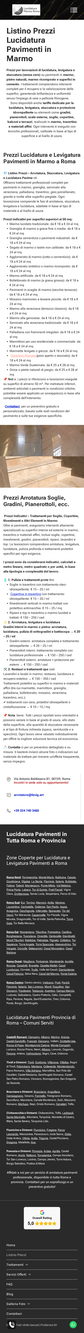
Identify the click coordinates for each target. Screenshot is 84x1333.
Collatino (65, 940)
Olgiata (25, 881)
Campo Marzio (65, 990)
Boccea (10, 965)
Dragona (11, 1142)
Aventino (50, 990)
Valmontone (33, 1053)
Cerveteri (61, 1104)
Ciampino (34, 1037)
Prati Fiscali (55, 889)
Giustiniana (13, 881)
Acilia (50, 902)
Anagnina (12, 910)
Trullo (34, 969)
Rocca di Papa (15, 1045)
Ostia (68, 1134)
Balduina (60, 877)
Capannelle (38, 914)
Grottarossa (21, 893)
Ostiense (40, 906)
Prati (57, 982)
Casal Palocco (14, 973)
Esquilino (58, 986)
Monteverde (56, 961)
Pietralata (42, 940)
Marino (55, 1037)
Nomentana (27, 932)
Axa (33, 1142)
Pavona (10, 1053)
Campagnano (14, 1095)
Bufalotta (70, 881)
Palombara (23, 1066)
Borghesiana (14, 936)
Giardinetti (69, 936)
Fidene (10, 885)
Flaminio (11, 986)
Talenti (20, 885)
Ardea (47, 1151)
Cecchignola (27, 910)
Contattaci (12, 406)
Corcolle (22, 948)
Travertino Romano (23, 356)
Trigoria (43, 1138)
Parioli (65, 982)
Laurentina (13, 906)
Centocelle (55, 936)
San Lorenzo (35, 986)
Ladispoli (67, 1112)
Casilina (66, 932)
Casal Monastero (54, 948)
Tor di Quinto (39, 889)
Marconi (41, 902)
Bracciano (40, 1091)
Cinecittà (42, 936)
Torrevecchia (29, 877)
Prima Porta (13, 889)
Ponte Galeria (69, 973)
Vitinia (26, 1138)
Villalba (64, 1062)
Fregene (51, 1130)
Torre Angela (26, 944)
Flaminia (49, 881)
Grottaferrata (67, 1041)
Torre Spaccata (45, 944)
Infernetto (41, 910)
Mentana (36, 1066)
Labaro (26, 889)
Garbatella (27, 906)
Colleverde (49, 1066)
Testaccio (37, 990)
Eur (23, 902)
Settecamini (35, 948)
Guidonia (40, 1062)
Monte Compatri (60, 1045)
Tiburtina (41, 932)
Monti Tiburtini (15, 940)
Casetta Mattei (48, 965)
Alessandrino (63, 944)
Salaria (59, 881)
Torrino (30, 902)
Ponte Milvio (48, 885)
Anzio (21, 1155)
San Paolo (52, 906)
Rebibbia (30, 940)
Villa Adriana (33, 1070)
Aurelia (69, 961)
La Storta (36, 881)
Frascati (32, 1041)
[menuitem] (42, 1245)
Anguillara (53, 1091)
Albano (45, 1037)
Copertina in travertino (25, 594)
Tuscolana (29, 936)
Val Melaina (63, 885)
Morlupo (23, 1104)
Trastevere (24, 990)
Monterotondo (65, 1066)
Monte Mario (46, 877)
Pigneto (54, 940)
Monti (48, 986)
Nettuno (31, 1155)
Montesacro (32, 885)
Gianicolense (66, 969)
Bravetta (34, 965)
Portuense (42, 961)
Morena (60, 902)
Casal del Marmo (49, 973)
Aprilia (56, 1151)
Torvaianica (44, 1155)
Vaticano (48, 982)
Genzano (43, 1041)
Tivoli (31, 1062)
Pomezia (37, 1151)
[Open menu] (74, 10)
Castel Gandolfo (16, 1041)
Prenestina (54, 932)
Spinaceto (55, 910)
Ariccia (65, 1037)
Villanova (52, 1062)
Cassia (71, 877)
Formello (40, 1095)
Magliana (29, 961)
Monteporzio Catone (37, 1045)
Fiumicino (39, 1130)
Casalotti (22, 965)
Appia (63, 906)
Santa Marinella (15, 1117)
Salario (22, 986)
